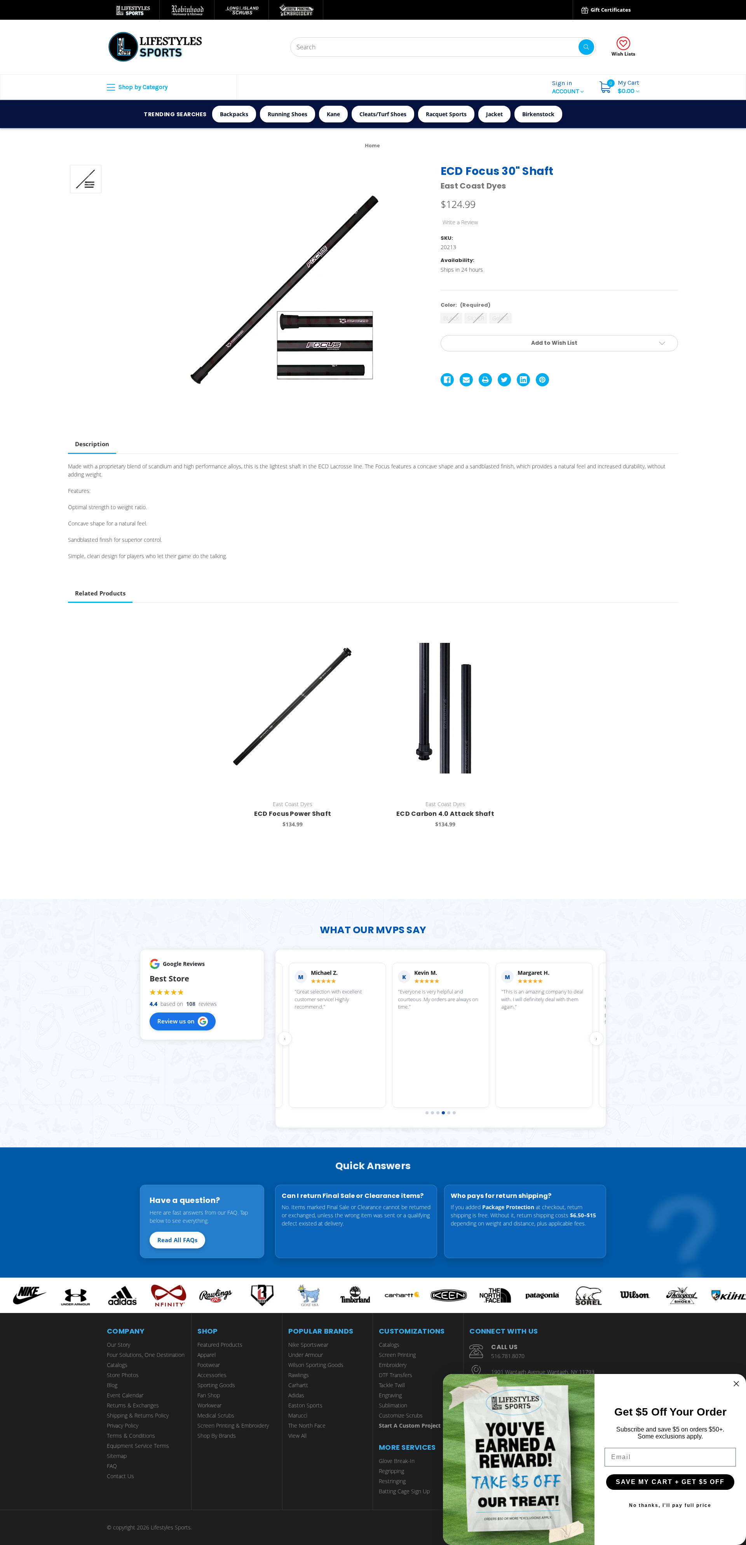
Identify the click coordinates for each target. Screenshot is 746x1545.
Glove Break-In (397, 1461)
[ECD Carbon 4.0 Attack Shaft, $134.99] (445, 708)
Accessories (212, 1375)
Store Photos (123, 1375)
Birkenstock (538, 114)
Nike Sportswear (308, 1344)
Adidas (296, 1395)
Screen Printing (397, 1354)
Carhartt (298, 1385)
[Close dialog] (736, 1384)
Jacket (494, 114)
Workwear (209, 1405)
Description (92, 444)
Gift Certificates (610, 9)
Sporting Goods (216, 1385)
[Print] (485, 379)
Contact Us (120, 1476)
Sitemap (117, 1455)
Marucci (297, 1415)
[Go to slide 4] (443, 1112)
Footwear (208, 1365)
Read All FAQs (177, 1240)
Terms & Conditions (131, 1435)
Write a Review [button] (460, 222)
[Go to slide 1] (427, 1112)
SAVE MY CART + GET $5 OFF (670, 1482)
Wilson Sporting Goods (315, 1365)
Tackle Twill (392, 1385)
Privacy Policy (122, 1425)
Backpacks (234, 114)
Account (566, 87)
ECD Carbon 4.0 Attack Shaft (445, 813)
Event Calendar (125, 1395)
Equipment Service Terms (138, 1445)
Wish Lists (623, 54)
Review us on (176, 1021)
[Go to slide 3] (437, 1112)
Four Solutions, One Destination (146, 1354)
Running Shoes (287, 114)
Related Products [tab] (100, 593)
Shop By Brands (216, 1435)
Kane (333, 114)
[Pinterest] (542, 379)
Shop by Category (142, 87)
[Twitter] (504, 379)
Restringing (392, 1481)
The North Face (307, 1425)
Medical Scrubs (215, 1415)
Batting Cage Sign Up (404, 1491)
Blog (112, 1385)
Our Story (118, 1344)
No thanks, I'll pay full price (670, 1505)
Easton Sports (305, 1405)
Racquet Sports (446, 114)
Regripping (391, 1471)
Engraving (390, 1395)
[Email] (466, 379)
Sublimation (393, 1405)
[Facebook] (447, 379)
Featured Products (219, 1344)
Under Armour (305, 1354)
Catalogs (117, 1365)
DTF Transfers (395, 1375)
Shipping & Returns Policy (138, 1415)
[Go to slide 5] (448, 1112)
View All (297, 1435)
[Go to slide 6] (454, 1112)
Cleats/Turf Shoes (382, 114)
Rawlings (298, 1375)
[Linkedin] (523, 379)
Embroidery (392, 1365)
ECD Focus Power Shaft (292, 813)
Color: (465, 305)
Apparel (206, 1354)
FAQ (112, 1466)
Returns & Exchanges (133, 1405)
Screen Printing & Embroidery (233, 1425)
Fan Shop (208, 1395)
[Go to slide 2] (432, 1112)
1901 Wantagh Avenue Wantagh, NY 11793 (542, 1372)
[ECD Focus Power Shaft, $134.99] (292, 708)
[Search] (586, 47)
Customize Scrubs (401, 1415)
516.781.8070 (508, 1356)
